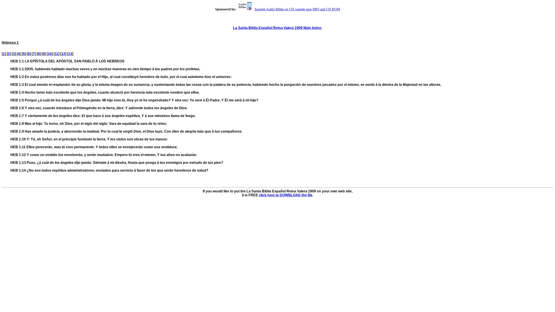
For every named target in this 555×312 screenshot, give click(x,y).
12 (63, 54)
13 (70, 54)
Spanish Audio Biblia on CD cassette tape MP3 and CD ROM (297, 9)
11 (56, 54)
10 (50, 54)
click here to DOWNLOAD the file (285, 195)
